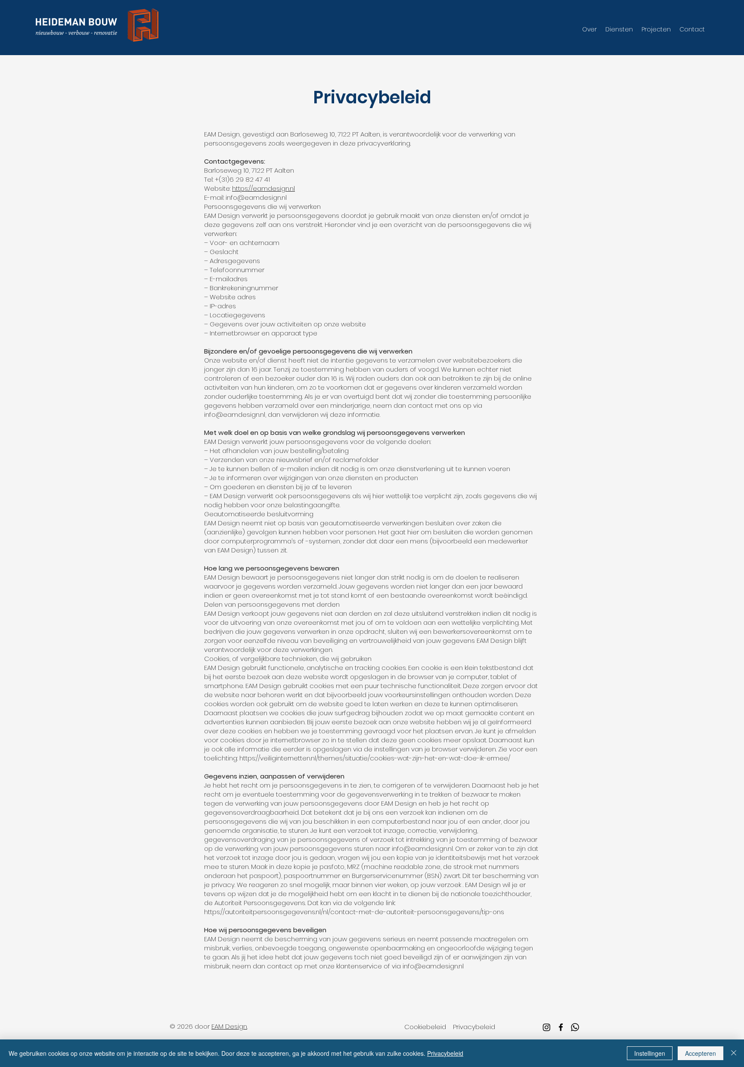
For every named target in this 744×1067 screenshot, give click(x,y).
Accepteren (700, 1053)
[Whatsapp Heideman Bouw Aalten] (575, 1027)
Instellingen (649, 1053)
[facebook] (561, 1027)
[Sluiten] (733, 1053)
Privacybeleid (445, 1053)
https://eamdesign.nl (263, 188)
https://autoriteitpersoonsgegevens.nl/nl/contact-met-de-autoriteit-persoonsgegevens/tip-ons (354, 911)
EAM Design (229, 1026)
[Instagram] (547, 1027)
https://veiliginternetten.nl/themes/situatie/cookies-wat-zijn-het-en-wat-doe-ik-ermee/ (374, 758)
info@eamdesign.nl (234, 414)
